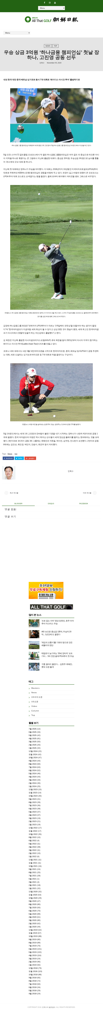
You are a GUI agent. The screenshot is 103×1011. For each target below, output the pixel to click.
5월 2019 (32, 952)
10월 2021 (33, 866)
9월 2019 (32, 939)
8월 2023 (32, 802)
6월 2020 (32, 911)
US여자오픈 (37, 697)
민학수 (42, 63)
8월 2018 (32, 981)
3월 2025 (32, 741)
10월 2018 (33, 974)
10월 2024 (33, 757)
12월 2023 (33, 789)
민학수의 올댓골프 (48, 1007)
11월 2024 (33, 754)
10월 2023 (33, 796)
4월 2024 (32, 777)
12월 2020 (33, 891)
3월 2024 (32, 780)
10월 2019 (33, 936)
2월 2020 (32, 923)
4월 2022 (32, 847)
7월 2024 (32, 767)
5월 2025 (32, 735)
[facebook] (45, 3)
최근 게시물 (14, 493)
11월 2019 (33, 933)
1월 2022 (32, 856)
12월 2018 (33, 968)
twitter (20, 458)
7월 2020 (32, 907)
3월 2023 (32, 818)
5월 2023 (32, 812)
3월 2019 (32, 959)
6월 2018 (32, 987)
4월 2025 (32, 738)
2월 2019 (32, 962)
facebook (9, 458)
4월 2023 (32, 815)
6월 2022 (32, 840)
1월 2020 (32, 927)
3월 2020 (32, 920)
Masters (35, 688)
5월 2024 (32, 773)
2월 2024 (32, 783)
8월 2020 (32, 904)
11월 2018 (33, 971)
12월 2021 (33, 860)
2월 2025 (32, 745)
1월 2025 (32, 748)
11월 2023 (33, 793)
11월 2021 (33, 863)
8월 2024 (32, 764)
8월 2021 (32, 872)
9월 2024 (32, 761)
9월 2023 (32, 799)
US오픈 (34, 702)
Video (34, 706)
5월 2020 (32, 914)
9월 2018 (32, 978)
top (55, 46)
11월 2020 (33, 895)
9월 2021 (32, 869)
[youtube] (55, 3)
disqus (51, 504)
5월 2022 (32, 844)
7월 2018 (32, 984)
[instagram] (50, 3)
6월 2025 (32, 732)
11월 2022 (33, 831)
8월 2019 (32, 943)
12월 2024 (33, 751)
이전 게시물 (87, 493)
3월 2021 (32, 882)
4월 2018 (32, 994)
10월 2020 (33, 898)
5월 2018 (32, 990)
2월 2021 (32, 885)
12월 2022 (33, 828)
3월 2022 (32, 850)
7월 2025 (32, 729)
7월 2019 (32, 946)
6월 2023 (32, 809)
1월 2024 (32, 786)
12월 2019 (33, 930)
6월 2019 (32, 949)
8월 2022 (32, 837)
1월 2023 (32, 824)
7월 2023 (32, 805)
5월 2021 (32, 879)
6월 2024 (32, 770)
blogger (18, 504)
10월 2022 (33, 834)
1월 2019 (32, 965)
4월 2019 (32, 955)
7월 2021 (32, 876)
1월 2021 (32, 888)
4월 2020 (32, 917)
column (35, 711)
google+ (31, 458)
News (47, 46)
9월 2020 (32, 901)
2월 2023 (32, 821)
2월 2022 (32, 853)
